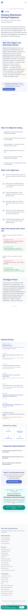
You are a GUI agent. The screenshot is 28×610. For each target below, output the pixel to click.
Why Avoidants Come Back (7, 591)
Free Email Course (5, 564)
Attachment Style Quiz (6, 549)
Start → (21, 607)
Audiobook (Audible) (5, 558)
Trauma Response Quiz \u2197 (8, 570)
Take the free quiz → (9, 89)
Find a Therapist (4, 562)
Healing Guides (4, 553)
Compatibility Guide (5, 551)
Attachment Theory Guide (7, 566)
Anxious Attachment (5, 537)
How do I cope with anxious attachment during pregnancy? (14, 463)
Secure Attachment (5, 543)
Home (2, 8)
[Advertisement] (14, 110)
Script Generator (4, 577)
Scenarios (6, 8)
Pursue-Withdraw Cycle (6, 595)
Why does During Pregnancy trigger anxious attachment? (14, 457)
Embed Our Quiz (4, 568)
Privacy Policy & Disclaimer (12, 604)
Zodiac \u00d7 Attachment (7, 585)
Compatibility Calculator (6, 576)
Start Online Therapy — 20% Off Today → (14, 507)
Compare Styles (4, 581)
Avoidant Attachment (5, 539)
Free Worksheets (5, 555)
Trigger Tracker (4, 579)
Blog (2, 583)
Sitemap (19, 604)
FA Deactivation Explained (7, 593)
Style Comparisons (5, 589)
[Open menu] (25, 2)
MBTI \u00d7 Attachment (6, 587)
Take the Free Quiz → (14, 481)
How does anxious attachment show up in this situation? (14, 451)
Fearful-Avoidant (4, 541)
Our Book (3, 556)
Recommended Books (6, 560)
